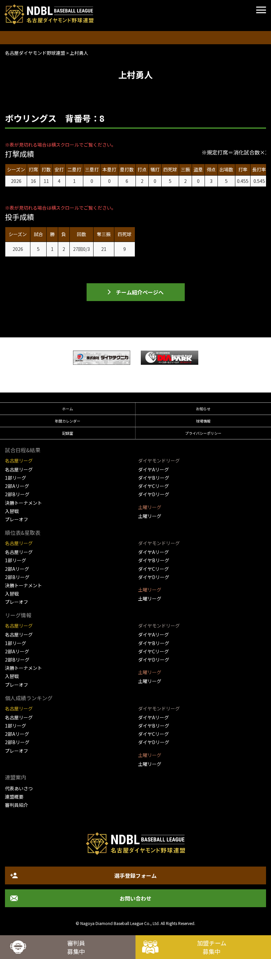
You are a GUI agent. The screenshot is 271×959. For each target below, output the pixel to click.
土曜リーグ (149, 516)
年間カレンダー (67, 421)
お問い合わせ (135, 898)
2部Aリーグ (17, 486)
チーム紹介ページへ (140, 292)
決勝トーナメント (23, 502)
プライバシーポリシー (203, 433)
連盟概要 (14, 796)
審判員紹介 (16, 805)
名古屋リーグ (19, 469)
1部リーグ (15, 477)
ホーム (67, 408)
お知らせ (203, 408)
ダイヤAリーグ (153, 469)
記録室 (67, 433)
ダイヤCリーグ (153, 486)
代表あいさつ (19, 788)
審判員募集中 (76, 947)
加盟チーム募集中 (211, 947)
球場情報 (203, 421)
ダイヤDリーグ (153, 494)
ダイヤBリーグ (153, 477)
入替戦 (12, 511)
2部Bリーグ (17, 494)
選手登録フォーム (135, 875)
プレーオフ (16, 519)
